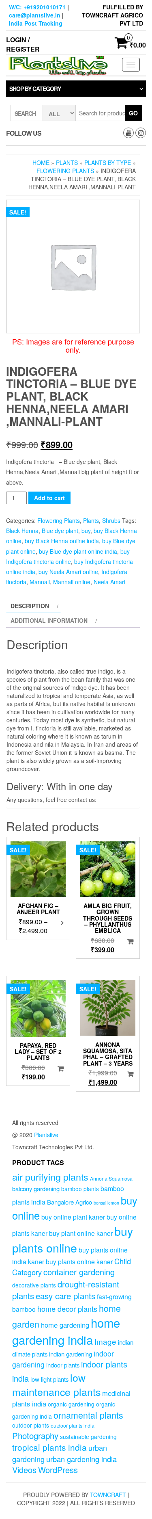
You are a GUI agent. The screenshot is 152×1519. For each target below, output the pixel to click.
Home (40, 162)
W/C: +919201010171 (37, 7)
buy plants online (72, 1239)
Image (105, 1341)
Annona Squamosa (111, 1178)
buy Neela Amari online (68, 572)
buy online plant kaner (73, 1216)
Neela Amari (109, 582)
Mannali (40, 582)
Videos (24, 1470)
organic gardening (71, 1404)
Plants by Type (107, 162)
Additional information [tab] (49, 620)
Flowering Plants (65, 171)
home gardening (65, 1325)
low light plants (49, 1379)
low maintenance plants (56, 1384)
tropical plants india (49, 1447)
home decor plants (67, 1308)
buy (85, 531)
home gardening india (66, 1331)
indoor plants (62, 1365)
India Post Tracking (35, 23)
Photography (35, 1435)
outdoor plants (30, 1425)
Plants (67, 162)
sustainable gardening (88, 1436)
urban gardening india (81, 1459)
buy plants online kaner (79, 1261)
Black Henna (22, 531)
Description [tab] (30, 606)
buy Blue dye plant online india (78, 551)
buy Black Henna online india (62, 541)
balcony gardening (36, 1188)
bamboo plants (80, 1189)
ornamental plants (88, 1414)
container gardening (79, 1272)
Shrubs (111, 520)
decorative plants (34, 1285)
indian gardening (70, 1354)
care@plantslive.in (34, 15)
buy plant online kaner (81, 1233)
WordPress (58, 1470)
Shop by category (35, 89)
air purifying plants (50, 1176)
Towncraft (108, 1495)
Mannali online (71, 582)
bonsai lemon (106, 1203)
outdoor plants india (72, 1425)
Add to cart (49, 498)
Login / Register (23, 44)
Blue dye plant (60, 531)
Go (133, 113)
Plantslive (46, 1135)
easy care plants (65, 1295)
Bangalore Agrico (69, 1202)
